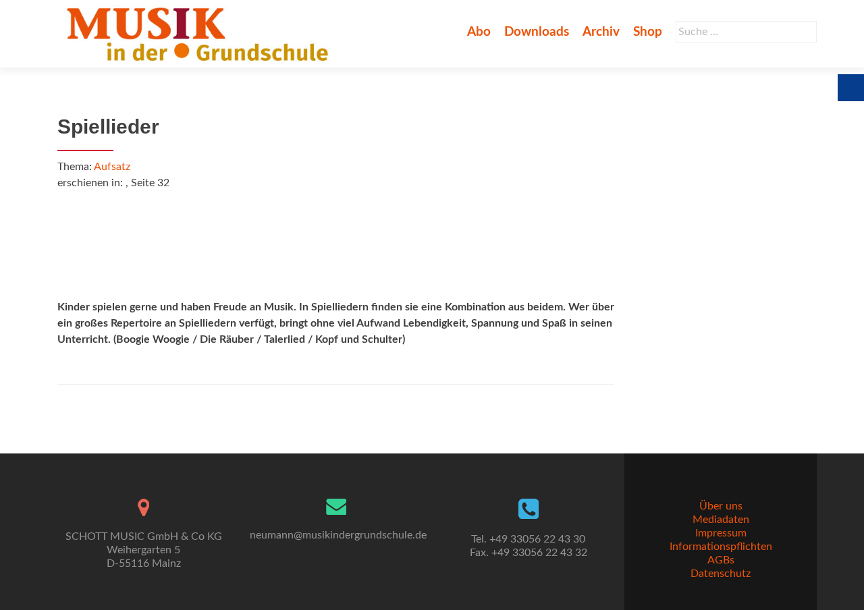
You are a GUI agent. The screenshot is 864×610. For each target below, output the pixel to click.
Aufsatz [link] (112, 166)
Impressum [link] (721, 533)
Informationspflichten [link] (721, 546)
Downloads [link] (536, 32)
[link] (200, 34)
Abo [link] (479, 32)
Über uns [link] (720, 506)
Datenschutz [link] (721, 573)
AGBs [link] (720, 560)
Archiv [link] (601, 32)
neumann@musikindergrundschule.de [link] (338, 535)
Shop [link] (647, 32)
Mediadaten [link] (721, 519)
